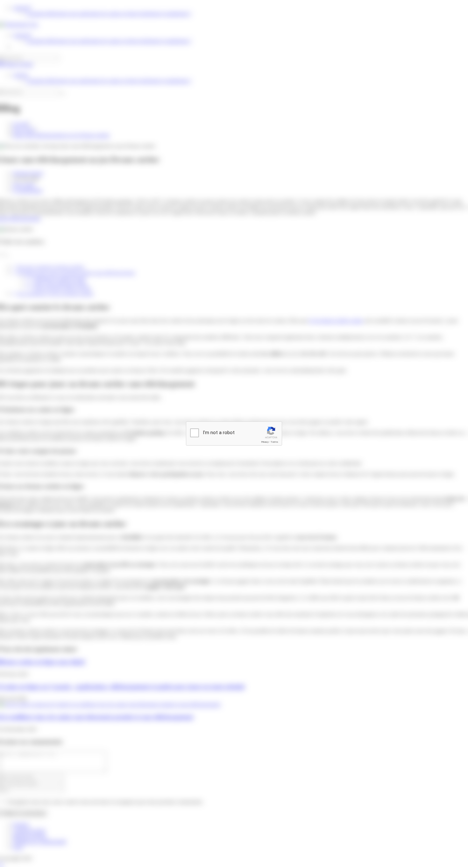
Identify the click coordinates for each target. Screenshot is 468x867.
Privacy (265, 442)
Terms (274, 442)
